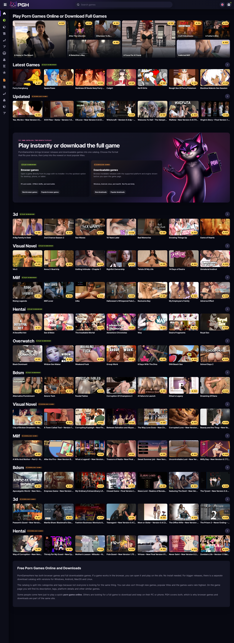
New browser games (29, 192)
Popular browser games (50, 192)
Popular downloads (118, 192)
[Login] (229, 4)
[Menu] (5, 4)
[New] (227, 64)
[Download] (227, 96)
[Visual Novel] (227, 245)
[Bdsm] (227, 372)
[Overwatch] (227, 341)
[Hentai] (227, 309)
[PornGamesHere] (19, 4)
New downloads (101, 192)
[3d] (227, 214)
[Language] (222, 4)
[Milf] (227, 277)
